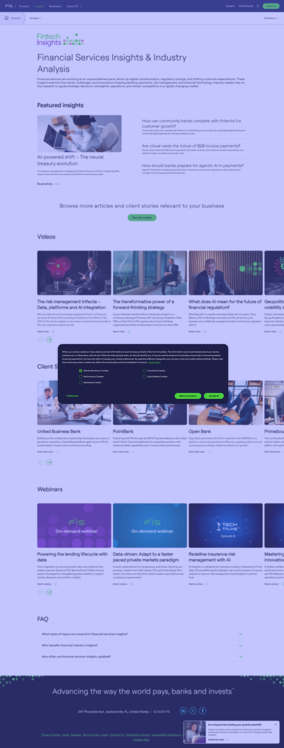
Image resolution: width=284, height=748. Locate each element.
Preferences (72, 395)
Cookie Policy (154, 362)
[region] (143, 374)
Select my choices (188, 396)
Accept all (214, 396)
